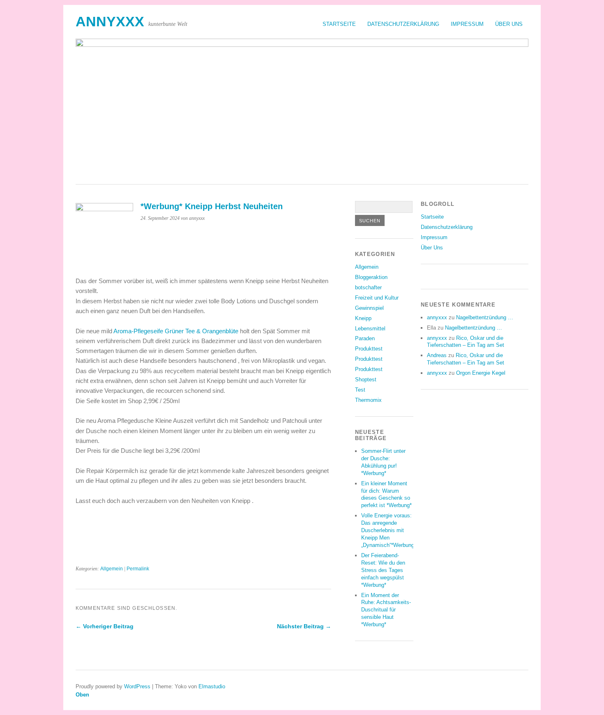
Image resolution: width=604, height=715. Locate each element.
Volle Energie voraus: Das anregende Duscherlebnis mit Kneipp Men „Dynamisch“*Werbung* (388, 530)
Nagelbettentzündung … (484, 317)
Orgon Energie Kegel (480, 373)
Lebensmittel (370, 328)
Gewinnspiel (369, 308)
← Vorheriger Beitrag (105, 626)
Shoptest (365, 379)
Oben (82, 695)
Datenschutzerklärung (403, 24)
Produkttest (369, 349)
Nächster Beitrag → (304, 626)
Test (360, 390)
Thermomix (368, 400)
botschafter (368, 287)
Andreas (437, 355)
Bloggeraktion (371, 277)
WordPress (137, 686)
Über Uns (509, 24)
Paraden (365, 338)
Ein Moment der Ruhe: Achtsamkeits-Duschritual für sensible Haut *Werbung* (386, 610)
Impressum (467, 24)
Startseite (339, 24)
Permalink (138, 569)
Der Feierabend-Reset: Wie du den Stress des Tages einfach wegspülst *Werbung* (383, 570)
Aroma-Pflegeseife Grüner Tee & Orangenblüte (175, 331)
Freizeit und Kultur (377, 298)
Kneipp (363, 318)
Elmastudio (211, 686)
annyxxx (110, 21)
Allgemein (111, 569)
